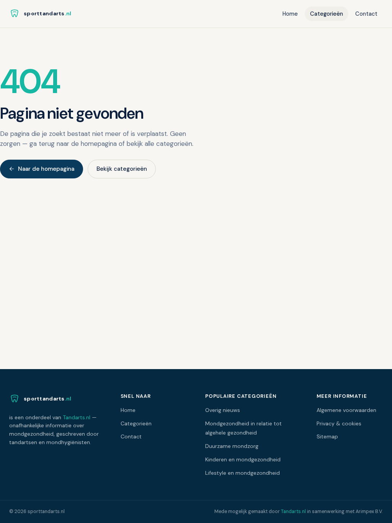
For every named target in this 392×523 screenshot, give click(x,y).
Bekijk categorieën (121, 169)
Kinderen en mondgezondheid (243, 459)
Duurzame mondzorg (231, 446)
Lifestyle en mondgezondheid (242, 472)
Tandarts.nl (76, 417)
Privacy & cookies (339, 423)
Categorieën (326, 13)
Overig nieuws (222, 410)
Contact (366, 13)
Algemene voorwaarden (346, 410)
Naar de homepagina (46, 169)
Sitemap (327, 436)
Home (290, 13)
